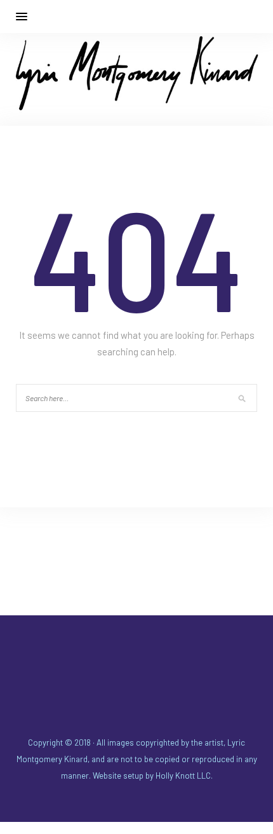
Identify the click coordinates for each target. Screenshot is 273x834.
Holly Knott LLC (183, 775)
